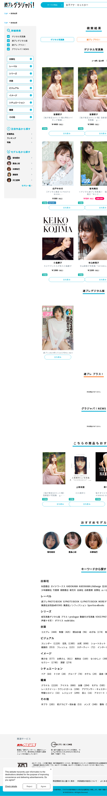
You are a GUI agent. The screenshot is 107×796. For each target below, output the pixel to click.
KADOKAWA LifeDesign (90, 586)
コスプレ (49, 631)
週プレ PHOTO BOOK (51, 601)
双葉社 (97, 590)
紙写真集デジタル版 (50, 616)
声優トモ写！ (47, 620)
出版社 (12, 59)
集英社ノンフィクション (74, 605)
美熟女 (82, 658)
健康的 (48, 647)
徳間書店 (64, 590)
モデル (99, 685)
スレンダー (51, 643)
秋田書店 (45, 586)
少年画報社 (46, 590)
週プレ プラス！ (19, 44)
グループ (75, 673)
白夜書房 (88, 590)
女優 (84, 685)
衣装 (11, 80)
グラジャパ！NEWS (20, 49)
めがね (96, 631)
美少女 (48, 658)
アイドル (68, 685)
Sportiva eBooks (95, 605)
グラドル (50, 685)
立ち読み (66, 133)
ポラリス (59, 620)
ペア (47, 673)
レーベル (13, 66)
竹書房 (56, 590)
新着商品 (10, 134)
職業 (11, 109)
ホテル (91, 673)
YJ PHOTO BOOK (71, 601)
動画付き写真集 (87, 616)
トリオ (60, 673)
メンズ (91, 704)
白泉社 (80, 590)
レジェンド (71, 692)
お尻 (83, 643)
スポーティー (86, 647)
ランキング (11, 138)
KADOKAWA (72, 586)
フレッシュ (66, 647)
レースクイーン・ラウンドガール (61, 689)
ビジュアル (14, 88)
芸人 (87, 692)
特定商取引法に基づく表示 (63, 781)
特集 (9, 142)
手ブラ (48, 704)
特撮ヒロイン (51, 692)
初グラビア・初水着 (70, 704)
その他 (12, 117)
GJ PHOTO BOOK (88, 601)
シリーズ (13, 73)
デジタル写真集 (18, 36)
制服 (65, 631)
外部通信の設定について (87, 781)
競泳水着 (80, 631)
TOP (6, 13)
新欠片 (73, 590)
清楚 (66, 662)
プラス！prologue (70, 616)
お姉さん (65, 658)
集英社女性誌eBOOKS (51, 605)
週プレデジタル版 (19, 40)
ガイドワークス (58, 586)
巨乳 (69, 643)
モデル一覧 (26, 185)
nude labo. (69, 620)
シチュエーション (17, 102)
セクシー (50, 662)
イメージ (13, 95)
